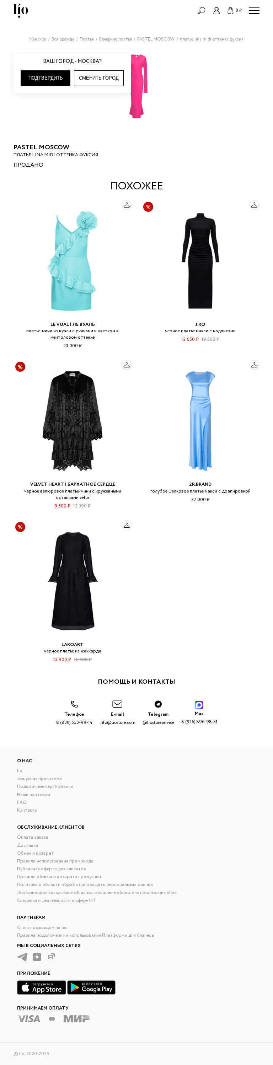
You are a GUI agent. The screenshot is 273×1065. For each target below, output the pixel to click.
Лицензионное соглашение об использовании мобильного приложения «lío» (97, 892)
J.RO (200, 324)
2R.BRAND (200, 484)
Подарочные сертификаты (45, 786)
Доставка (27, 845)
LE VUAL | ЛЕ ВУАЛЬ (72, 324)
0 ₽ (239, 10)
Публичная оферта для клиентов (51, 869)
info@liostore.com (117, 718)
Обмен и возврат (35, 853)
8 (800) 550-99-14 (74, 718)
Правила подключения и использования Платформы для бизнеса (85, 935)
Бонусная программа (39, 778)
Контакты (27, 810)
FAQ (22, 802)
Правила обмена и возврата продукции (59, 876)
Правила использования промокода (55, 861)
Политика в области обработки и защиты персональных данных (85, 884)
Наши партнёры (33, 794)
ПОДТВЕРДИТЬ (45, 78)
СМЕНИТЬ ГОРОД (99, 78)
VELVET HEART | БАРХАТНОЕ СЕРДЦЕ (72, 484)
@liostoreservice (158, 718)
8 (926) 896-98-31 (199, 717)
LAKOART (72, 644)
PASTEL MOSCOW (41, 147)
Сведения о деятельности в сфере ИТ (56, 900)
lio (19, 771)
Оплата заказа (32, 837)
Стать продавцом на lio (42, 927)
